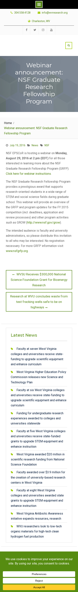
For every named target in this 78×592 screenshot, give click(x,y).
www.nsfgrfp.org (17, 251)
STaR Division (28, 41)
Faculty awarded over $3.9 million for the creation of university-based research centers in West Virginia (38, 477)
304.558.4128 (22, 13)
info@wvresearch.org (55, 13)
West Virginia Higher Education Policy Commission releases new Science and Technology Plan (38, 377)
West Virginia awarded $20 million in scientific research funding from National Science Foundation (38, 459)
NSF (46, 145)
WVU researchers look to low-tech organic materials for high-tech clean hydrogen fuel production (36, 531)
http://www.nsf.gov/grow (43, 222)
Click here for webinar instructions (28, 173)
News (35, 145)
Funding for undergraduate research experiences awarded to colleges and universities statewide (37, 418)
